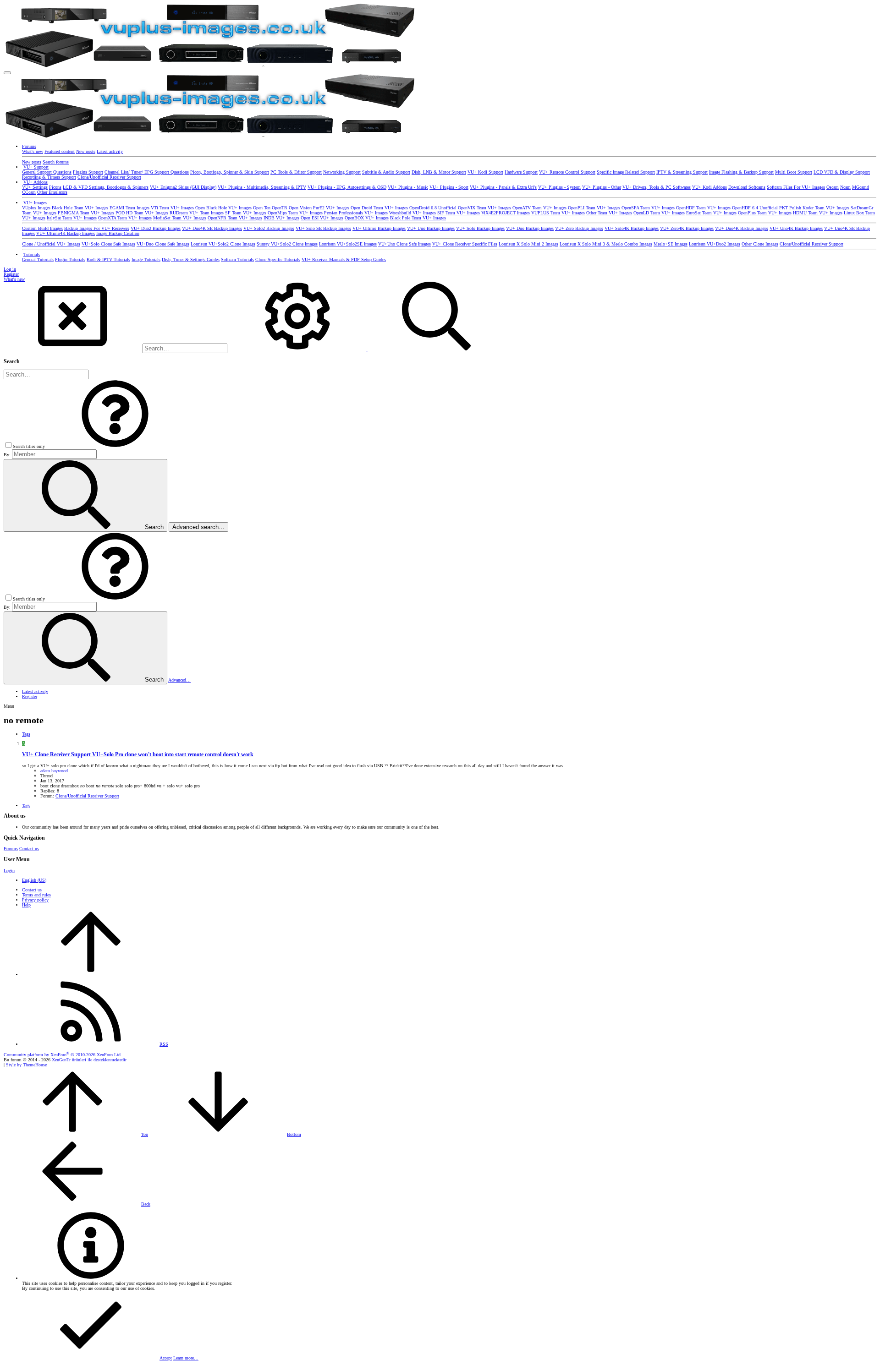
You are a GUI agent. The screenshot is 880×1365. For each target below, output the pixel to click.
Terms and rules (36, 894)
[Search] (298, 348)
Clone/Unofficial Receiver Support (87, 795)
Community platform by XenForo (63, 1054)
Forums (11, 848)
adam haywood (54, 770)
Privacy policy (35, 899)
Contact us (29, 848)
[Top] (91, 974)
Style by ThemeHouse (26, 1064)
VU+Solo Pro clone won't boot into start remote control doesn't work (137, 755)
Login (9, 870)
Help (26, 904)
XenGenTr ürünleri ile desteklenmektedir (89, 1059)
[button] (7, 72)
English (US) (34, 880)
